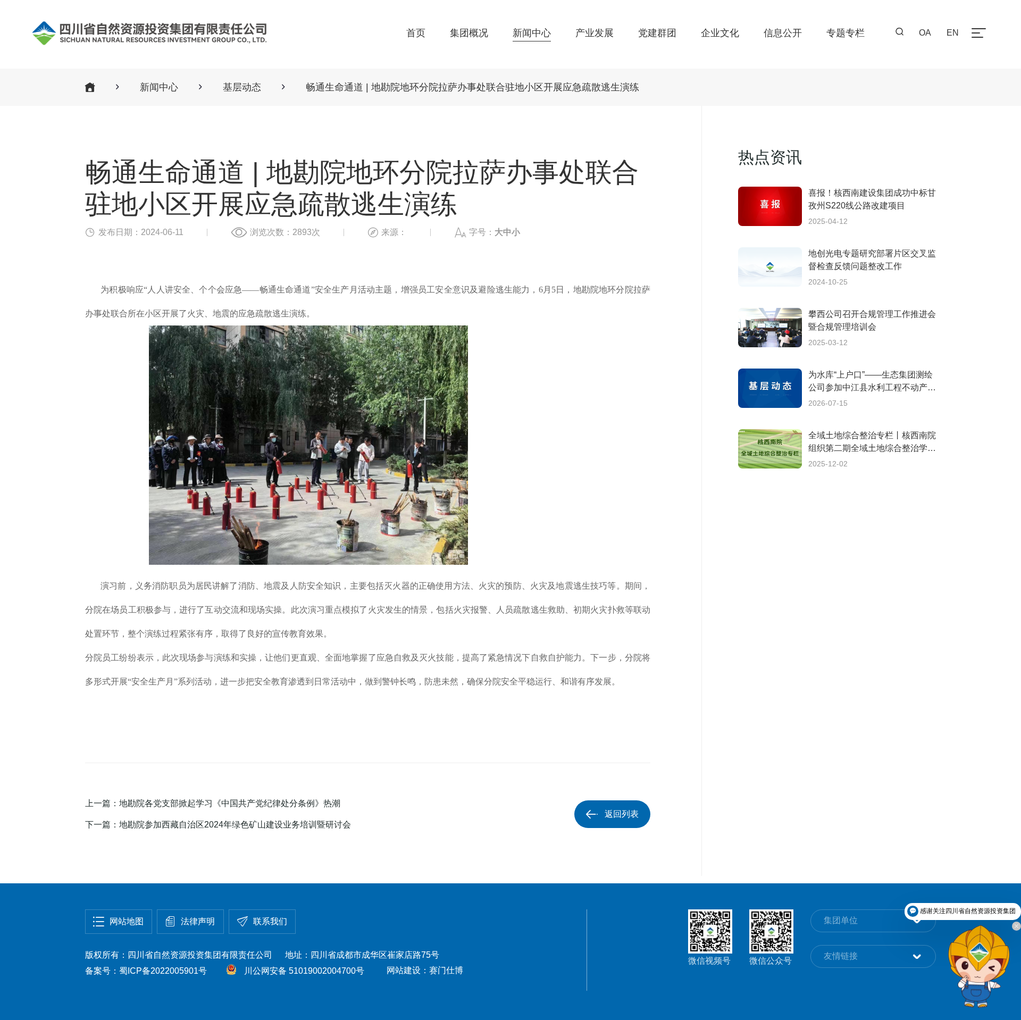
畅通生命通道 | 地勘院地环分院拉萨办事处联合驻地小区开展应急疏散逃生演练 (472, 87)
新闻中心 (532, 33)
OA (925, 32)
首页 (415, 33)
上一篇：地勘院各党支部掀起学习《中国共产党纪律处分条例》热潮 (212, 803)
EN (953, 32)
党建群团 (657, 33)
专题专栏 (845, 33)
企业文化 (720, 33)
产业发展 (594, 33)
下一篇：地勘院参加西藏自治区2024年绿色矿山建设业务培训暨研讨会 (218, 824)
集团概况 (469, 33)
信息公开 (783, 33)
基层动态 (242, 87)
